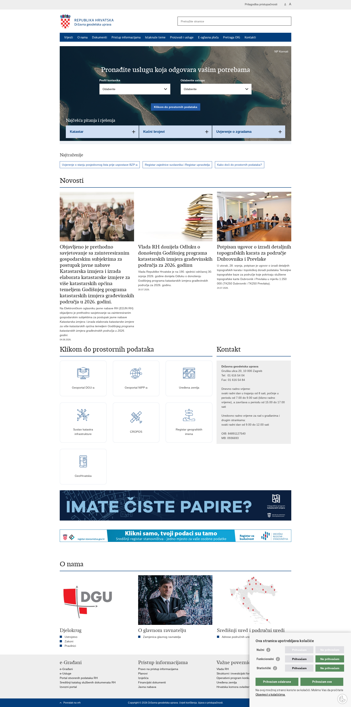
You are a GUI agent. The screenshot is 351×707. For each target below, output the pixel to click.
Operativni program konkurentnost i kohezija (245, 678)
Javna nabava (147, 686)
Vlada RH (223, 669)
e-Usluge (65, 673)
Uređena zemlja (227, 682)
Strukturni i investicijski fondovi (236, 673)
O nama (82, 37)
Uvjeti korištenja (188, 702)
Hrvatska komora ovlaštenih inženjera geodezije (247, 686)
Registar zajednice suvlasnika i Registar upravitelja (177, 164)
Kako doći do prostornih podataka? (239, 164)
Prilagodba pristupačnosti (261, 4)
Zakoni (69, 641)
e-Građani (66, 669)
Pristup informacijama (126, 37)
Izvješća (143, 678)
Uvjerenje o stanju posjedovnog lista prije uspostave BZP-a (100, 164)
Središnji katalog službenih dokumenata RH (88, 682)
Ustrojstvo (71, 636)
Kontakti (250, 37)
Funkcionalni (265, 659)
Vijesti (68, 37)
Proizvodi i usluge (182, 37)
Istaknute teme (155, 37)
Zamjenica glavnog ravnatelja (162, 636)
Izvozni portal (68, 686)
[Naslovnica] (118, 21)
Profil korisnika (109, 80)
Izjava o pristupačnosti (210, 702)
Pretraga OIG (231, 37)
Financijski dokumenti (152, 682)
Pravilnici (70, 645)
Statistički (264, 668)
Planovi (142, 673)
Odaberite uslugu (193, 80)
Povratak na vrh (72, 702)
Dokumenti (99, 37)
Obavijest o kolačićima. (270, 694)
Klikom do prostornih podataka (175, 107)
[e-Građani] (77, 5)
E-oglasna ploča (208, 37)
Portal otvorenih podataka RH (79, 678)
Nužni (260, 649)
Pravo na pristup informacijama (158, 669)
